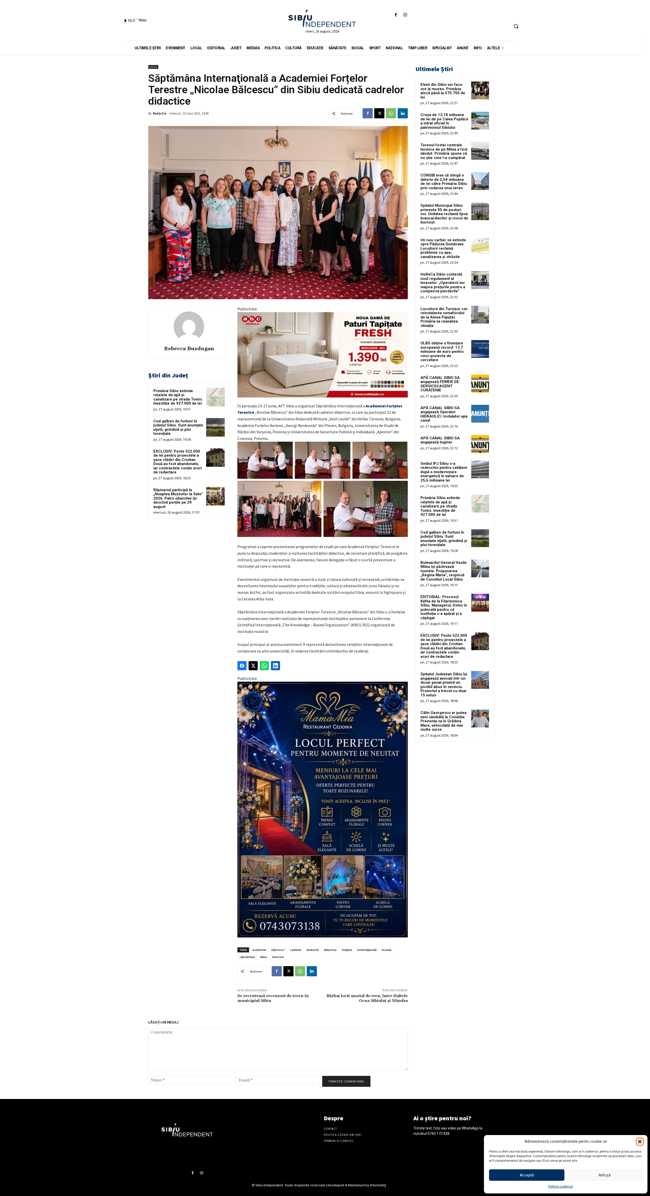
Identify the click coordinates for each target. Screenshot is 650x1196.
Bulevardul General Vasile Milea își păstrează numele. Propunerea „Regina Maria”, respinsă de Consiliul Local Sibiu (443, 571)
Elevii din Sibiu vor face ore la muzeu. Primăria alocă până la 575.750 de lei (442, 91)
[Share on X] (253, 665)
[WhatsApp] (391, 113)
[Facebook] (395, 15)
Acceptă (527, 1175)
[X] (379, 113)
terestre (278, 957)
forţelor (347, 950)
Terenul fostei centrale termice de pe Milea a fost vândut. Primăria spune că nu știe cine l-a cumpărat (443, 151)
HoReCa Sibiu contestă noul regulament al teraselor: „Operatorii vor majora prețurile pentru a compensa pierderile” (442, 282)
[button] (639, 1141)
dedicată (312, 950)
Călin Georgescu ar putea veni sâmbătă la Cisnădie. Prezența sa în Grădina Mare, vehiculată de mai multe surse (443, 721)
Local (153, 67)
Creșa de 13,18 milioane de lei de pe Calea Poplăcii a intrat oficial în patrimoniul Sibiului (444, 121)
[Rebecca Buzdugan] (189, 326)
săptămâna (247, 957)
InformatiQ (378, 1185)
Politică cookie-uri (560, 1186)
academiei (259, 950)
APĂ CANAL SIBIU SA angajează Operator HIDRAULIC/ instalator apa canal (443, 414)
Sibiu (263, 957)
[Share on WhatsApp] (264, 665)
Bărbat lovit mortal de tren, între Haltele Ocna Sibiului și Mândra (367, 998)
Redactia (159, 113)
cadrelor (295, 950)
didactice (330, 950)
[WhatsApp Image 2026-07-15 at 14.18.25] (322, 809)
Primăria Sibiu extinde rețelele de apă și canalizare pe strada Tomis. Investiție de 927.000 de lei (178, 397)
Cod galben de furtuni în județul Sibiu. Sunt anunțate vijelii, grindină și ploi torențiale (178, 427)
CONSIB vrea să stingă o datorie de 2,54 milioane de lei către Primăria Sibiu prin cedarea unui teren (443, 181)
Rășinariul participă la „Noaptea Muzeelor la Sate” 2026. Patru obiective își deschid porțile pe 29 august (178, 498)
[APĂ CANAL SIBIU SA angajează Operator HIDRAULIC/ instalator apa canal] (480, 414)
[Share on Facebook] (242, 665)
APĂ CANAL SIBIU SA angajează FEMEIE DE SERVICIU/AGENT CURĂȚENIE (440, 384)
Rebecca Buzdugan (189, 349)
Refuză (605, 1175)
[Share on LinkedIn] (275, 665)
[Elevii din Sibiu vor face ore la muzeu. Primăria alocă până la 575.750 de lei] (480, 90)
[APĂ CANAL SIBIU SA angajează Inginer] (480, 444)
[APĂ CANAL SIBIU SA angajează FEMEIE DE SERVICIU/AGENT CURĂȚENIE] (480, 383)
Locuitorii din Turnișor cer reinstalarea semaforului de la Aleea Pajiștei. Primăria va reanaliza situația (444, 317)
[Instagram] (405, 15)
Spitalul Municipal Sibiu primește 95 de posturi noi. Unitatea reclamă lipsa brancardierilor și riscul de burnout (444, 214)
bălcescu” (278, 950)
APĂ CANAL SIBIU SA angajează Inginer (440, 440)
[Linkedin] (403, 113)
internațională (367, 950)
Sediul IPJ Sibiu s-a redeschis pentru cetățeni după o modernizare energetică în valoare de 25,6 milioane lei (443, 472)
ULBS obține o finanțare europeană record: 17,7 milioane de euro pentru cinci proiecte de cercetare (442, 351)
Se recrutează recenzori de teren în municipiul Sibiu (273, 998)
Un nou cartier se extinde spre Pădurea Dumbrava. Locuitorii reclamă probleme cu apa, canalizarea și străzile (443, 248)
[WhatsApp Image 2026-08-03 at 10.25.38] (322, 354)
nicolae (387, 950)
